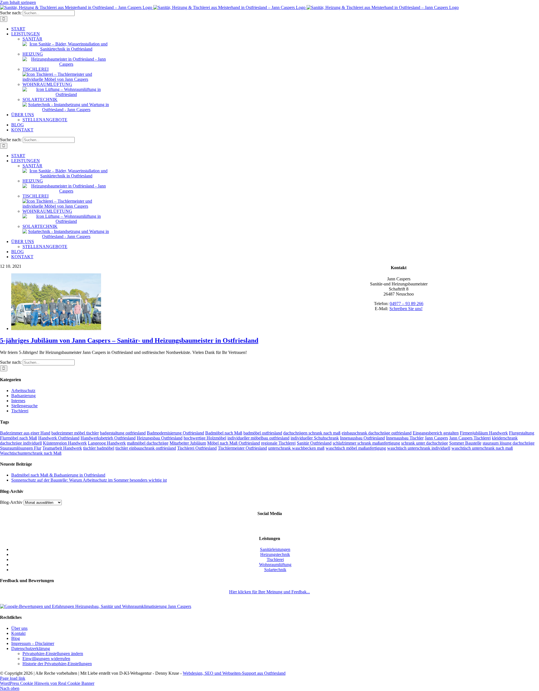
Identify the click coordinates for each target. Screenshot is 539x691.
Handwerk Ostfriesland (58, 438)
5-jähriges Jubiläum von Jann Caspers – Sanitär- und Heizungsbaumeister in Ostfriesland (129, 340)
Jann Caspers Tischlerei (470, 438)
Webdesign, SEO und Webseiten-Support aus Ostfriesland (234, 673)
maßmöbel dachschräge (147, 443)
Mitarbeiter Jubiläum (188, 443)
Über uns (19, 628)
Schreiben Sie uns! (405, 308)
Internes (18, 400)
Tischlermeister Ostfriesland (242, 448)
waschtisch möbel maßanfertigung (356, 448)
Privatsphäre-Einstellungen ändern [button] (52, 653)
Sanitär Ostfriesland (314, 443)
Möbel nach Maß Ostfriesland (233, 443)
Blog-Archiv (11, 502)
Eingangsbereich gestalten (436, 433)
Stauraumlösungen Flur (20, 448)
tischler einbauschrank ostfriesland (145, 448)
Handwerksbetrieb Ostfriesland (108, 438)
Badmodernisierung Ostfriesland (175, 433)
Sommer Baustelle (465, 443)
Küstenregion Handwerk (65, 443)
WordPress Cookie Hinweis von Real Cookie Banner (47, 683)
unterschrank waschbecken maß (296, 448)
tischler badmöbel (98, 448)
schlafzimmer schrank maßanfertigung (366, 443)
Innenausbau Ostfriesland (362, 438)
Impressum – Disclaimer (32, 643)
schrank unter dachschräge (424, 443)
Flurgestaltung (521, 433)
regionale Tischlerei (278, 443)
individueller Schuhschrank (315, 438)
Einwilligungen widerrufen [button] (46, 658)
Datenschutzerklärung (30, 648)
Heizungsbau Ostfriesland (159, 438)
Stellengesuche (24, 405)
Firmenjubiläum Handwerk (484, 433)
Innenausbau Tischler (405, 438)
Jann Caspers (436, 438)
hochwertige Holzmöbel (205, 438)
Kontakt (18, 633)
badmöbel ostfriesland (262, 433)
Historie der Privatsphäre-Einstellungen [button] (57, 663)
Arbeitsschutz (23, 390)
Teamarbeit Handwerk (62, 448)
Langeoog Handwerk (107, 443)
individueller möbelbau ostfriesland (258, 438)
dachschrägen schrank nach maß (312, 433)
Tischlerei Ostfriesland (197, 448)
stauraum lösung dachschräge (509, 443)
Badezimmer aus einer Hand (25, 433)
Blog (15, 638)
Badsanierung (23, 395)
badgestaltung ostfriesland (123, 433)
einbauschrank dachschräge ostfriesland (377, 433)
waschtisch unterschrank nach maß (482, 448)
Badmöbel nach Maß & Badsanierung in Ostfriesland (58, 475)
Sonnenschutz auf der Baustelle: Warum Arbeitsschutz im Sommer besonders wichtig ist (89, 480)
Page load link (12, 678)
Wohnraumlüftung (275, 564)
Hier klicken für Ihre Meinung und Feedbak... (269, 591)
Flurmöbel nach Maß (18, 438)
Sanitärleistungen (275, 549)
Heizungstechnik (275, 554)
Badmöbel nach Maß (223, 433)
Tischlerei (19, 410)
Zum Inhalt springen (18, 2)
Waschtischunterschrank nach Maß (30, 453)
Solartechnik (275, 569)
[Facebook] (269, 526)
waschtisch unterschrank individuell (418, 448)
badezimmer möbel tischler (75, 433)
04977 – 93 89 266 (406, 303)
